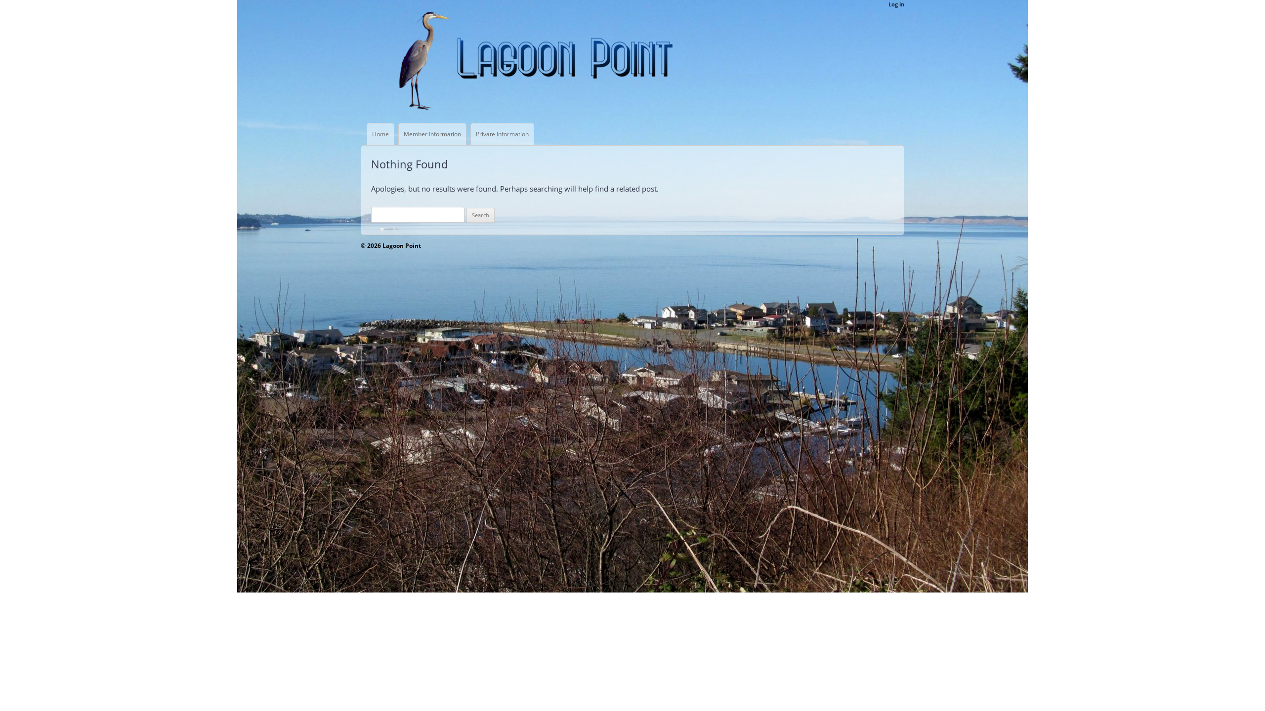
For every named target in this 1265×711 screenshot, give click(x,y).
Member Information (432, 134)
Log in (896, 4)
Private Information (502, 134)
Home (380, 134)
